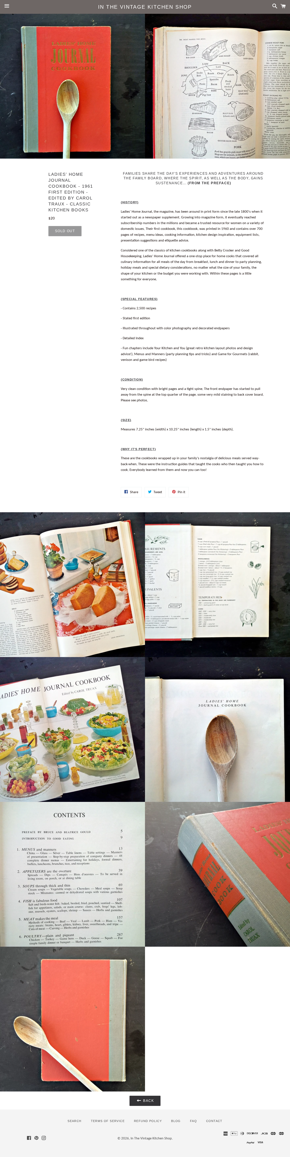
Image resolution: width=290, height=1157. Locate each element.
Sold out (65, 231)
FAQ (193, 1121)
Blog (176, 1121)
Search (74, 1121)
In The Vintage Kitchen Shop (145, 7)
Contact (214, 1121)
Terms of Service (108, 1121)
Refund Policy (148, 1121)
